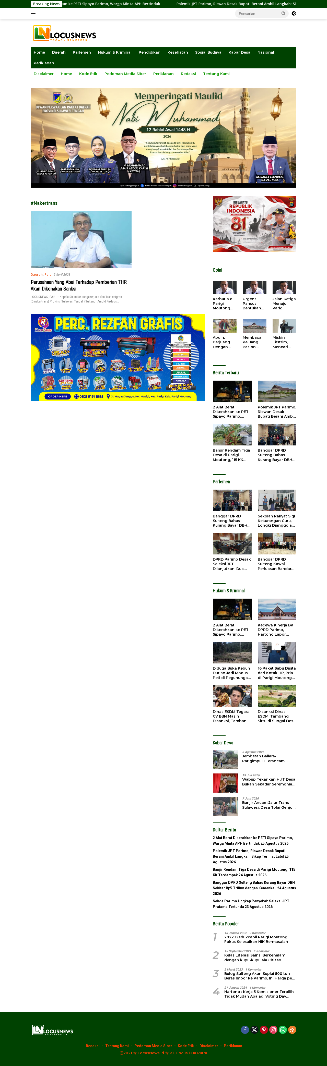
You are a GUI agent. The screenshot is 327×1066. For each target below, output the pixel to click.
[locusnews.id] (66, 32)
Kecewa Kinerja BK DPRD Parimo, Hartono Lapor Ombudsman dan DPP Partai (275, 630)
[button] (283, 13)
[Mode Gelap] (293, 13)
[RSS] (292, 1030)
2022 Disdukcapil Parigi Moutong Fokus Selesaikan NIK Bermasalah (256, 939)
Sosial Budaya (208, 52)
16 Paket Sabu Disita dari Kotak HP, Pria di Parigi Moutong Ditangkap (277, 673)
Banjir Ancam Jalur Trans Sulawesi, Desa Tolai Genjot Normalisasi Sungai (268, 804)
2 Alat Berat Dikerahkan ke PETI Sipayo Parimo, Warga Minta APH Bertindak (231, 412)
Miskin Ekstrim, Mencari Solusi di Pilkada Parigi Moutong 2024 (281, 342)
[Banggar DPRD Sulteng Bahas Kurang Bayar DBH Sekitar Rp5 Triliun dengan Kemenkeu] (277, 435)
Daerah (59, 52)
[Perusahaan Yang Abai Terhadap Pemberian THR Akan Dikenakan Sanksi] (81, 239)
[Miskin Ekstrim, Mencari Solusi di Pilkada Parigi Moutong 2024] (284, 326)
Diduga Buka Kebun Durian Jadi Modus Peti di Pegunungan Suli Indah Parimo (231, 673)
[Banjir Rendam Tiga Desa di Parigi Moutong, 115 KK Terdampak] (232, 435)
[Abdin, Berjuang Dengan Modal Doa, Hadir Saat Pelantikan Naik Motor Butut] (225, 326)
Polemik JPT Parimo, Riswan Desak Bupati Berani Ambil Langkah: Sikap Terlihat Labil (213, 4)
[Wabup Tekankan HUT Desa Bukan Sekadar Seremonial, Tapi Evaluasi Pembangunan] (225, 783)
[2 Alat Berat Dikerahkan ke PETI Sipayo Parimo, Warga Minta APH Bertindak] (232, 391)
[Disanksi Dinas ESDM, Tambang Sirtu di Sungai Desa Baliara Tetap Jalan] (277, 696)
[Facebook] (245, 1030)
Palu (48, 274)
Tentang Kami (216, 73)
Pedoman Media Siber (125, 73)
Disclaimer (44, 73)
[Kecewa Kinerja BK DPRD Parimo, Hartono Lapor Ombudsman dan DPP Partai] (277, 609)
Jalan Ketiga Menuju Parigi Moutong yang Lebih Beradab (284, 304)
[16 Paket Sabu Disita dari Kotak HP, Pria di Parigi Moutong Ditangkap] (277, 653)
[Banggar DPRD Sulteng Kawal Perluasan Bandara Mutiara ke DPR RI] (277, 544)
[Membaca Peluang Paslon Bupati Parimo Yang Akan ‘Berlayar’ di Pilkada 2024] (254, 326)
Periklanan (44, 63)
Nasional (266, 52)
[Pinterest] (264, 1030)
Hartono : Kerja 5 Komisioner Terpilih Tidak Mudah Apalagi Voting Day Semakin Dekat (259, 994)
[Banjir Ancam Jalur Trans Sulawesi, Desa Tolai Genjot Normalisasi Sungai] (225, 806)
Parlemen (82, 52)
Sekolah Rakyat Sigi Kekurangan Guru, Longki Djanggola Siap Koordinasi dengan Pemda (276, 521)
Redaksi (188, 73)
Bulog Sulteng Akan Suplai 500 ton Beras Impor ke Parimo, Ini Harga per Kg (259, 975)
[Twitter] (254, 1030)
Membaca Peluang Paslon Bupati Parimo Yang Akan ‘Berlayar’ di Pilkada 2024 (253, 342)
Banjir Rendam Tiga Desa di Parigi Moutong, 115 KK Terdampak (231, 455)
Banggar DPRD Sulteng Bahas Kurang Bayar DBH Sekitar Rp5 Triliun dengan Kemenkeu (276, 455)
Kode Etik (88, 73)
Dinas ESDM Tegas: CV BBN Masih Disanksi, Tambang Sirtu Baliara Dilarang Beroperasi (231, 716)
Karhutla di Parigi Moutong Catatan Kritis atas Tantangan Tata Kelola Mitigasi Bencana (223, 304)
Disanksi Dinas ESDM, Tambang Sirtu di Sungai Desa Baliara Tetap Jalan (277, 716)
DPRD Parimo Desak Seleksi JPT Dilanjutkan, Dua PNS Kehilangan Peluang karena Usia (232, 564)
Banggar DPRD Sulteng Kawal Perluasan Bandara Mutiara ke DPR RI (276, 564)
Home (39, 52)
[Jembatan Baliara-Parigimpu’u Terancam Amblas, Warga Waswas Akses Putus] (225, 759)
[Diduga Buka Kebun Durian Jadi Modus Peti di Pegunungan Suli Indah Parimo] (232, 653)
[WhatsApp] (283, 1030)
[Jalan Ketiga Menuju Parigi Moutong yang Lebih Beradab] (284, 287)
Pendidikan (149, 52)
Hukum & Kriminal (115, 52)
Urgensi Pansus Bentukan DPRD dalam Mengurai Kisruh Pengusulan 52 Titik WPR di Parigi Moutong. (254, 304)
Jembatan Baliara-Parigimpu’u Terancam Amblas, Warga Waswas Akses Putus (264, 758)
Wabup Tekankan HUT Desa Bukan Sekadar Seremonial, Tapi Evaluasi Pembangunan (269, 781)
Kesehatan (178, 52)
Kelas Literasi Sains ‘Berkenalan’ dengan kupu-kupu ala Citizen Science (254, 957)
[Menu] (34, 13)
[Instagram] (273, 1030)
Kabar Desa (239, 52)
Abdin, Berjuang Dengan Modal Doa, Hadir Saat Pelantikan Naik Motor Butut (223, 342)
